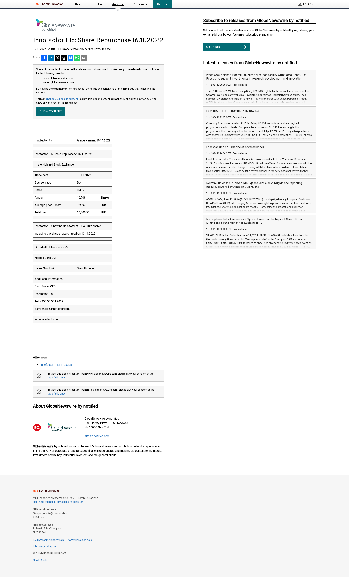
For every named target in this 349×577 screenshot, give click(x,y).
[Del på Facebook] (44, 58)
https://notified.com (97, 436)
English (45, 560)
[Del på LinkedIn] (51, 58)
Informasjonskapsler (45, 546)
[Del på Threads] (64, 58)
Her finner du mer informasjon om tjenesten (58, 501)
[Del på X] (57, 58)
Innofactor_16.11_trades (56, 364)
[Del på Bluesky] (70, 58)
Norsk (36, 560)
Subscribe (213, 47)
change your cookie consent (62, 98)
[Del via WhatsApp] (77, 58)
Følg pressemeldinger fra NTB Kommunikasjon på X (62, 540)
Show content (51, 111)
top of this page (57, 377)
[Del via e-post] (84, 58)
